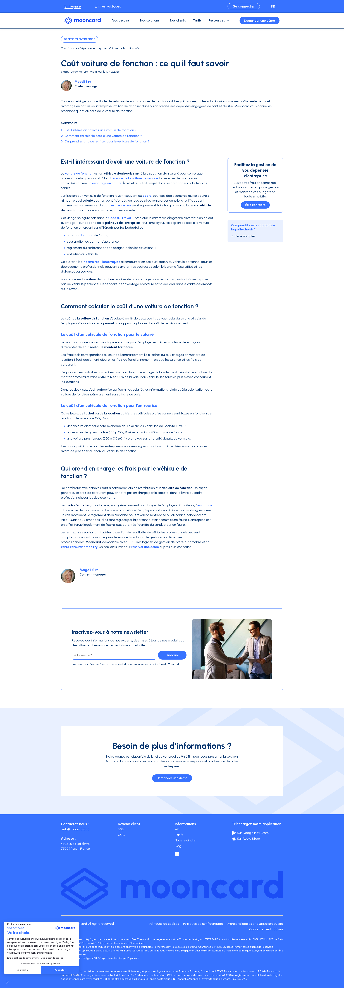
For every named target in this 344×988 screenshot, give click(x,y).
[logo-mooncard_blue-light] (82, 20)
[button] (7, 982)
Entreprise (72, 6)
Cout (139, 48)
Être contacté (255, 205)
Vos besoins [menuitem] (121, 20)
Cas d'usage (69, 48)
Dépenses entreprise (79, 39)
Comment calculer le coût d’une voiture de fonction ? (103, 136)
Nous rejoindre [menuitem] (185, 840)
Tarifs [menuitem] (197, 20)
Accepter (60, 970)
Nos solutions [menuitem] (149, 20)
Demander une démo (259, 21)
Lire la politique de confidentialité (23, 958)
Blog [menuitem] (178, 846)
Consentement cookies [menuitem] (266, 929)
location (87, 235)
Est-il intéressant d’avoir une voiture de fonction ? (100, 130)
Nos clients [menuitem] (178, 20)
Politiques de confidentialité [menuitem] (203, 924)
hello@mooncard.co (75, 829)
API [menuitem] (177, 829)
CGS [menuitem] (121, 835)
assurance (204, 505)
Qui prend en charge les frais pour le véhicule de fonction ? (107, 141)
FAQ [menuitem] (121, 829)
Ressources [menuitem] (217, 20)
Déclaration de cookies (52, 958)
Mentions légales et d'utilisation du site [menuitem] (255, 924)
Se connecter (244, 6)
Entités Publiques (108, 6)
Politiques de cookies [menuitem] (164, 924)
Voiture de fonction (121, 48)
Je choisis (22, 970)
